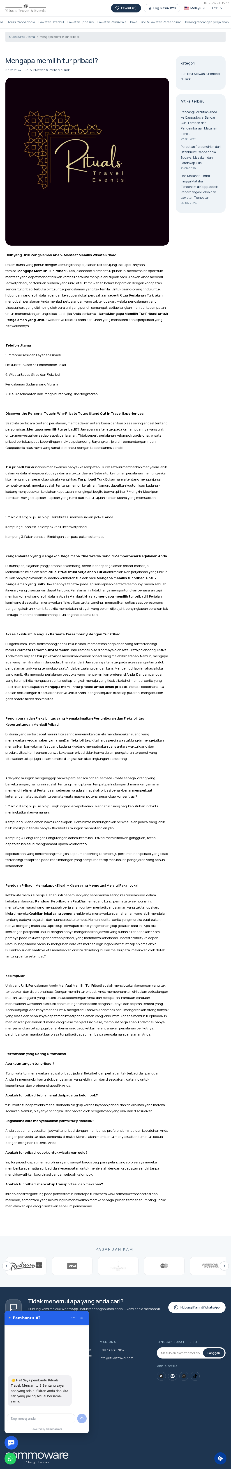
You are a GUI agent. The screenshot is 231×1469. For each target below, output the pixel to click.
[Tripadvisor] (183, 1376)
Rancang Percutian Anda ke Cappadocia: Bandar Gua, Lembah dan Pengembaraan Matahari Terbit (199, 123)
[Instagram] (161, 1376)
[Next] (224, 1265)
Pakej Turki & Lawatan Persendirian (156, 22)
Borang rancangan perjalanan (207, 22)
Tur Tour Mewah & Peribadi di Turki (46, 70)
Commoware (54, 1429)
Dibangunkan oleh (37, 1462)
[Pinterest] (172, 1376)
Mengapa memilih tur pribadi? (60, 37)
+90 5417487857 (112, 1350)
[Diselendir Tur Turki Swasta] (25, 8)
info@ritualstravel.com (116, 1358)
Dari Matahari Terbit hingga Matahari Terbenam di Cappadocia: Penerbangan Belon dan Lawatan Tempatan (200, 187)
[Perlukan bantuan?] (11, 1443)
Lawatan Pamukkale (112, 22)
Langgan (214, 1353)
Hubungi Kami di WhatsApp (200, 1307)
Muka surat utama (22, 37)
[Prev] (6, 1265)
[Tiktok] (195, 1376)
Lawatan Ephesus (80, 22)
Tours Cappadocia (21, 22)
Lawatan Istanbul (51, 22)
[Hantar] (82, 1418)
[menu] (73, 1318)
